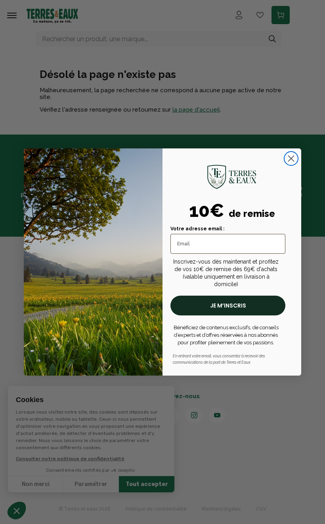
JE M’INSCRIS (228, 305)
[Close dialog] (291, 158)
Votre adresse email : (197, 229)
